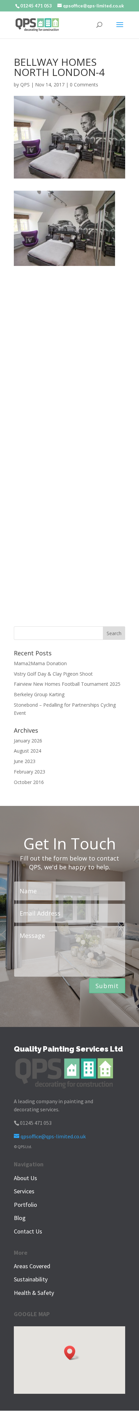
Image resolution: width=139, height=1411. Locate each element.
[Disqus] (69, 350)
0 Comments (84, 84)
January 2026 (28, 740)
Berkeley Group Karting (39, 694)
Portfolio (25, 1205)
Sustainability (31, 1279)
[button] (71, 1353)
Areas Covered (32, 1266)
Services (24, 1191)
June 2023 (24, 761)
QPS (25, 84)
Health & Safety (34, 1293)
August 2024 (27, 751)
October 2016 (29, 782)
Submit (107, 986)
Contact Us (28, 1231)
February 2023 (29, 771)
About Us (25, 1178)
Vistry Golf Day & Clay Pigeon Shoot (53, 674)
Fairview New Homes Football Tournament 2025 (67, 684)
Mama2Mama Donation (40, 663)
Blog (20, 1218)
